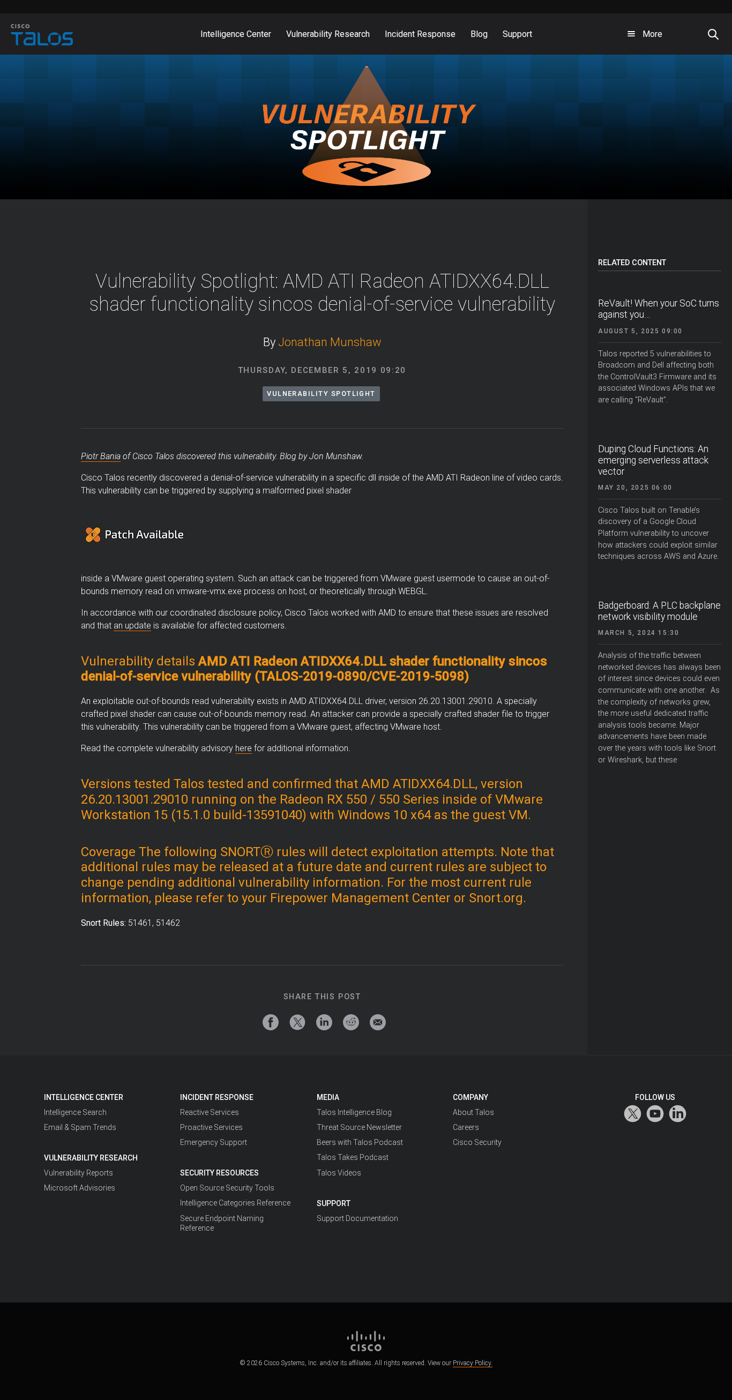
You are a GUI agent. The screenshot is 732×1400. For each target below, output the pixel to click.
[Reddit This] (351, 1022)
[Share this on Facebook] (271, 1022)
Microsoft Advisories (79, 1188)
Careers (466, 1127)
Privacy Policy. (472, 1363)
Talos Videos (339, 1173)
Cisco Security (477, 1142)
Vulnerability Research (91, 1158)
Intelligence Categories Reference (235, 1203)
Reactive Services (209, 1112)
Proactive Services (211, 1127)
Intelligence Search (75, 1112)
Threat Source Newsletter (359, 1127)
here (243, 748)
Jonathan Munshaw (330, 342)
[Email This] (378, 1022)
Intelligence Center (83, 1097)
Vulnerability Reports (78, 1173)
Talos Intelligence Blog (354, 1112)
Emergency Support (213, 1142)
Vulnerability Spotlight (321, 394)
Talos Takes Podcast (353, 1157)
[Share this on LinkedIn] (324, 1022)
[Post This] (297, 1022)
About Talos (473, 1112)
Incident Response (216, 1097)
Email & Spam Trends (80, 1127)
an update (132, 625)
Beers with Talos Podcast (360, 1142)
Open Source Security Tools (227, 1188)
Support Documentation (357, 1218)
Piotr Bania (101, 456)
